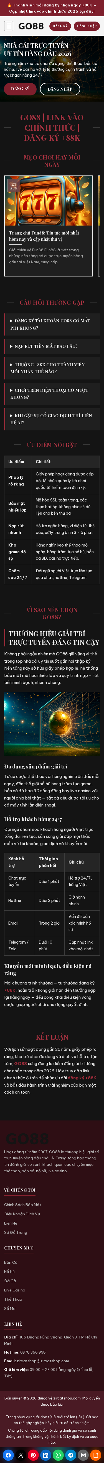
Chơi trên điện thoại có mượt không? (49, 393)
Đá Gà (10, 1280)
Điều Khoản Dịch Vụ (22, 1213)
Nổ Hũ (9, 1271)
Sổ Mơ (10, 1308)
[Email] (83, 1455)
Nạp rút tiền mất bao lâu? (46, 346)
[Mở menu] (8, 26)
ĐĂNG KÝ (60, 26)
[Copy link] (95, 1455)
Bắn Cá (10, 1262)
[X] (20, 1455)
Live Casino (14, 1290)
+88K (87, 5)
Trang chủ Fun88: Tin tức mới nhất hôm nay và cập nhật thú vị (44, 236)
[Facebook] (8, 1455)
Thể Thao (13, 1299)
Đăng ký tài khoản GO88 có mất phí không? (50, 324)
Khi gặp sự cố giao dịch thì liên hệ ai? (51, 419)
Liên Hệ (10, 1223)
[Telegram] (70, 1455)
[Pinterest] (33, 1455)
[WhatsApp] (58, 1455)
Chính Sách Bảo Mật (22, 1204)
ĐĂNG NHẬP (87, 26)
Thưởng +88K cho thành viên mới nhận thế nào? (47, 368)
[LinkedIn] (45, 1455)
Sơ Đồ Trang (15, 1232)
